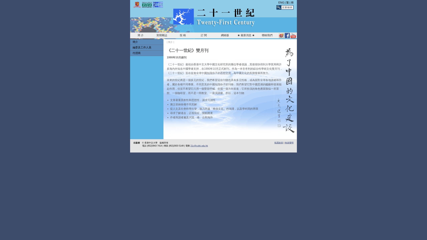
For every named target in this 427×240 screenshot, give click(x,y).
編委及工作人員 (142, 47)
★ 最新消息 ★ (246, 35)
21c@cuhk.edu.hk (199, 145)
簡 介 (141, 35)
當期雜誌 (161, 35)
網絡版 (225, 35)
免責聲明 (289, 143)
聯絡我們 (267, 35)
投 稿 (183, 35)
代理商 (137, 53)
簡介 (135, 41)
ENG (281, 2)
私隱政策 (278, 143)
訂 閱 (204, 35)
